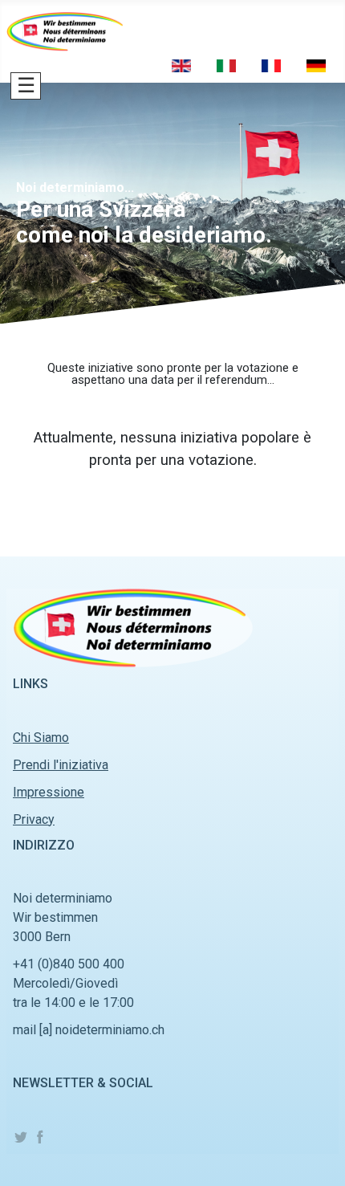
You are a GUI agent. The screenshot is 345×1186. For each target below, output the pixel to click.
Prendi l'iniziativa (60, 764)
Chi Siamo (41, 737)
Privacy (34, 819)
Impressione (48, 792)
